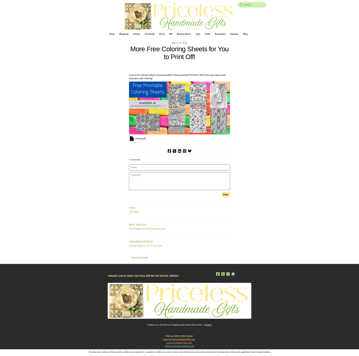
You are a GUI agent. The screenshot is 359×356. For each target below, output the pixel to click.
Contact (208, 325)
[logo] (179, 16)
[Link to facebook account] (218, 274)
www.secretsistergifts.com (179, 343)
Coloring (134, 212)
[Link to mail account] (233, 274)
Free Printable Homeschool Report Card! (147, 229)
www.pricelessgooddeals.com (179, 346)
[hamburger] (95, 4)
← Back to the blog (138, 257)
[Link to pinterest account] (223, 274)
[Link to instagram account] (228, 274)
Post (225, 194)
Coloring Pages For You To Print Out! (145, 246)
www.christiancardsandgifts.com (179, 339)
